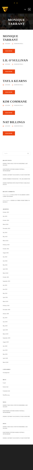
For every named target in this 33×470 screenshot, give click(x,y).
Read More (8, 51)
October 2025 (6, 212)
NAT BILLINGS (14, 122)
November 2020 (6, 309)
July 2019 (5, 317)
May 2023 (5, 236)
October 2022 (6, 248)
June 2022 (5, 261)
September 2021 (6, 281)
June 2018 (5, 350)
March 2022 (5, 273)
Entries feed (5, 387)
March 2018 (5, 362)
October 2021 (6, 277)
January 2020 (6, 313)
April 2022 (5, 269)
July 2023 (5, 232)
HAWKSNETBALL (18, 43)
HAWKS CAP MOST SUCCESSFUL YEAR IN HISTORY (16, 174)
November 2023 (6, 228)
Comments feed (6, 391)
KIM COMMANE (15, 101)
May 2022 (5, 265)
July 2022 (5, 256)
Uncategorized (6, 372)
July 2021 (5, 285)
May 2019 (5, 325)
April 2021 (5, 297)
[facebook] (14, 3)
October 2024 (6, 220)
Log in (4, 382)
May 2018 (5, 354)
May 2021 (5, 293)
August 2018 (6, 342)
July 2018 (5, 346)
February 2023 (6, 244)
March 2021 (5, 301)
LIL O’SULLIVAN (15, 60)
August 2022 (6, 252)
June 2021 (5, 289)
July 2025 (5, 216)
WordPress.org (6, 395)
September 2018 (6, 338)
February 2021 (6, 305)
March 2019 (5, 334)
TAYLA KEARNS (15, 81)
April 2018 (5, 358)
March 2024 (5, 224)
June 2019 (5, 321)
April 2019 (5, 329)
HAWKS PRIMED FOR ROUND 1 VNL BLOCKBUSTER (16, 179)
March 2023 (5, 240)
